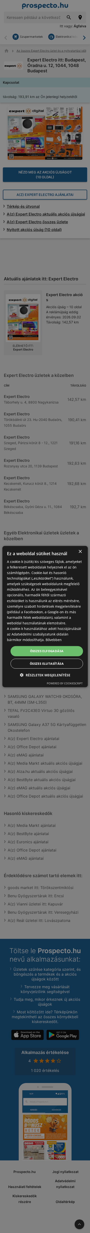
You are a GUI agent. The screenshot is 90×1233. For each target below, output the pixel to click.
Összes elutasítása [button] (47, 663)
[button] (45, 675)
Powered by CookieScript (65, 683)
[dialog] (45, 616)
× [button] (80, 551)
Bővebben (54, 639)
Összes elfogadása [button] (47, 651)
